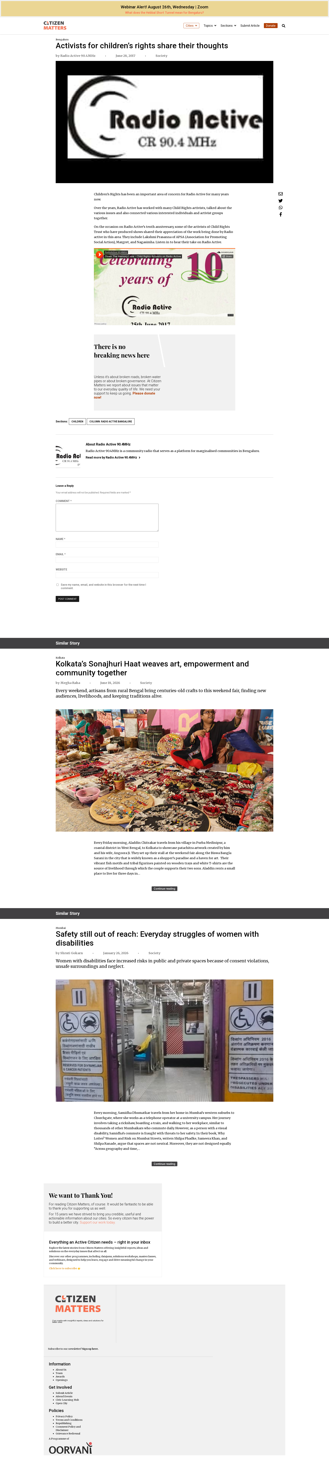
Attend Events (64, 1396)
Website (61, 569)
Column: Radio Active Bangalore (110, 421)
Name (60, 539)
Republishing (64, 1423)
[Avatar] (68, 455)
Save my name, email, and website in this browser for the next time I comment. (103, 586)
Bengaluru (62, 39)
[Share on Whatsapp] (281, 207)
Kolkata (60, 657)
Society (161, 56)
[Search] (283, 26)
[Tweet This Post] (280, 201)
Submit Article (250, 25)
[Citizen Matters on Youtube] (83, 1329)
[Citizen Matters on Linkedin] (74, 1329)
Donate (271, 25)
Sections (227, 25)
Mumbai (61, 928)
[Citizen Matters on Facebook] (65, 1329)
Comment (64, 501)
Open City (61, 1403)
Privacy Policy (64, 1416)
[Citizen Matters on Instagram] (56, 1329)
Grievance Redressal (68, 1433)
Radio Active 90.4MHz (77, 56)
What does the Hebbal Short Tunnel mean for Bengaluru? (164, 12)
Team (59, 1373)
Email (61, 554)
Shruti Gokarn (71, 953)
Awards (60, 1376)
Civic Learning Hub (67, 1399)
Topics (209, 25)
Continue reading (164, 888)
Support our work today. (98, 1222)
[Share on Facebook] (280, 214)
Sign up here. (90, 1348)
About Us (61, 1369)
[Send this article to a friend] (280, 194)
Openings (62, 1380)
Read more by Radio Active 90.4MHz (111, 457)
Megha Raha (70, 683)
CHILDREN (77, 421)
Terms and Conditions (69, 1419)
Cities (190, 25)
